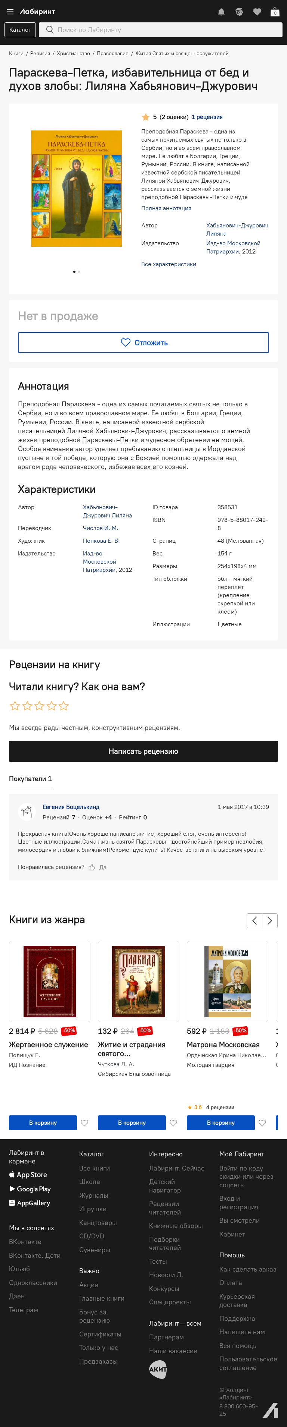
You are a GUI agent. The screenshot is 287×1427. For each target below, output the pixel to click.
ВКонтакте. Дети (35, 1255)
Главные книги (101, 1298)
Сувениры (94, 1250)
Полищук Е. (24, 1055)
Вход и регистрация (238, 1202)
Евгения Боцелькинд (71, 806)
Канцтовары (98, 1223)
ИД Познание (27, 1064)
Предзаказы (98, 1361)
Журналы (93, 1195)
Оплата (230, 1283)
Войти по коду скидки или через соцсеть (246, 1176)
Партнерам (166, 1337)
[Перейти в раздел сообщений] (221, 11)
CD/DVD (91, 1236)
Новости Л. (166, 1275)
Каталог (20, 29)
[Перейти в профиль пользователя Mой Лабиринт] (239, 11)
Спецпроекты (170, 1302)
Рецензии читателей (165, 1208)
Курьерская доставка (237, 1300)
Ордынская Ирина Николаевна (227, 1055)
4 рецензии (220, 1108)
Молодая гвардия (210, 1064)
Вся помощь (237, 1346)
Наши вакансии (173, 1351)
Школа (89, 1182)
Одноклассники (33, 1283)
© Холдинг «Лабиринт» (235, 1393)
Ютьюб (19, 1269)
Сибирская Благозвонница (134, 1073)
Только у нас (98, 1347)
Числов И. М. (100, 528)
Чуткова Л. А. (116, 1064)
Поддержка (237, 1318)
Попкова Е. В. (101, 540)
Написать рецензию (143, 751)
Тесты (158, 1261)
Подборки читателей (165, 1243)
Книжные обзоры (176, 1226)
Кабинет (232, 1234)
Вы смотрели (239, 1220)
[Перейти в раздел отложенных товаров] (257, 11)
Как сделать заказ (248, 1269)
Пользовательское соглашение (248, 1363)
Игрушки (93, 1209)
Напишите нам (242, 1332)
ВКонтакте (25, 1242)
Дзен (17, 1296)
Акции (88, 1285)
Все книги (94, 1168)
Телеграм (23, 1310)
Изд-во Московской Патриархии (99, 561)
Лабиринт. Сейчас (176, 1168)
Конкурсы (164, 1289)
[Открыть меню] (10, 11)
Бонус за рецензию (94, 1316)
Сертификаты (100, 1334)
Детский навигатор (165, 1186)
